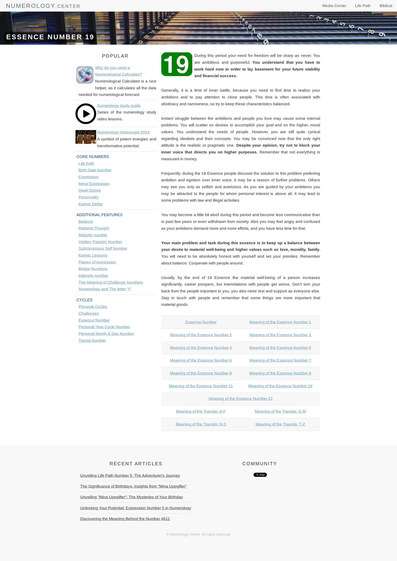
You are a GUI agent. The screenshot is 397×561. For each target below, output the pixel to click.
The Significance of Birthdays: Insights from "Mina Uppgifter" (133, 486)
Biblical (386, 6)
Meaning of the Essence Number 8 (201, 373)
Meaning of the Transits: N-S (201, 424)
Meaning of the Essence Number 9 (280, 373)
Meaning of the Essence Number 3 (280, 335)
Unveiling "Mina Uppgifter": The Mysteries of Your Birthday (131, 497)
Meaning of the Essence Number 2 (201, 335)
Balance (86, 221)
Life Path (363, 6)
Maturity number (93, 235)
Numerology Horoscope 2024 (123, 132)
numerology (30, 5)
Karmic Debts (91, 204)
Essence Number (94, 320)
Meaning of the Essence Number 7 (280, 360)
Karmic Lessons (93, 255)
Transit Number (92, 340)
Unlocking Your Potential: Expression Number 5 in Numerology (135, 508)
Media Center (334, 6)
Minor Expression (94, 184)
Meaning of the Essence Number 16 (280, 386)
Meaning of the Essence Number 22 (241, 398)
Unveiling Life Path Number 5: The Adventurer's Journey (130, 475)
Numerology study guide (119, 105)
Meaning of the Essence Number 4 (201, 348)
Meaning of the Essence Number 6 (201, 360)
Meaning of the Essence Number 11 (201, 386)
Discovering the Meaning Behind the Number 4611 (125, 519)
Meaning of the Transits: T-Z (280, 424)
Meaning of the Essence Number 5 (280, 348)
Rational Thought (94, 228)
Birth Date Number (95, 170)
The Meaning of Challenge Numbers (111, 282)
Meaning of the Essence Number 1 (280, 322)
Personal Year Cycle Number (104, 327)
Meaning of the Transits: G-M (280, 411)
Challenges (89, 313)
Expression (89, 177)
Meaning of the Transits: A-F (201, 411)
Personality (88, 197)
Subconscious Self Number (103, 248)
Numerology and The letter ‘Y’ (105, 289)
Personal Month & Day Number (106, 333)
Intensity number (93, 275)
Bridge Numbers (93, 269)
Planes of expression (97, 262)
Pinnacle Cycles (93, 306)
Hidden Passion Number (100, 242)
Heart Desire (90, 190)
